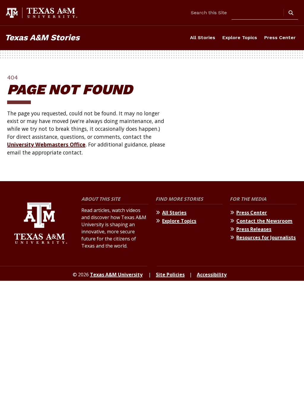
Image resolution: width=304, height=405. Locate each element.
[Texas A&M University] (40, 224)
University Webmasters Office (46, 144)
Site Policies (170, 274)
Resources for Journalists (266, 237)
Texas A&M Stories (42, 37)
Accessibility (212, 274)
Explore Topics (239, 37)
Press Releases (253, 229)
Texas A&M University (116, 274)
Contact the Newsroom (264, 221)
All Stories (202, 37)
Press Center (280, 37)
